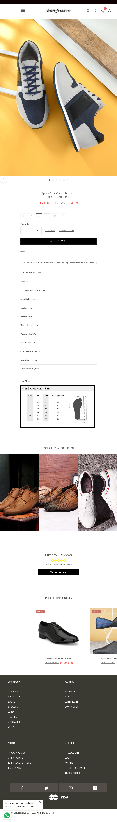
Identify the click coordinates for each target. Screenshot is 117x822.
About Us (70, 691)
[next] (3, 179)
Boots (11, 701)
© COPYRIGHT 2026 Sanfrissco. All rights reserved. (31, 813)
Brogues (13, 706)
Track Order (72, 773)
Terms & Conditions (19, 763)
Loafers (12, 717)
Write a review (58, 572)
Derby (11, 712)
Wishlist (70, 763)
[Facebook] (27, 251)
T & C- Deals (14, 768)
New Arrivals (15, 691)
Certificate (71, 701)
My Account (72, 752)
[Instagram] (71, 787)
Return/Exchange (75, 768)
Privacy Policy (16, 752)
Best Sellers (15, 696)
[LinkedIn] (95, 787)
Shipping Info (15, 757)
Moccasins (14, 722)
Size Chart (50, 230)
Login (68, 757)
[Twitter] (31, 251)
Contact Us (72, 706)
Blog (67, 696)
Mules (11, 727)
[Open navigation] (23, 10)
